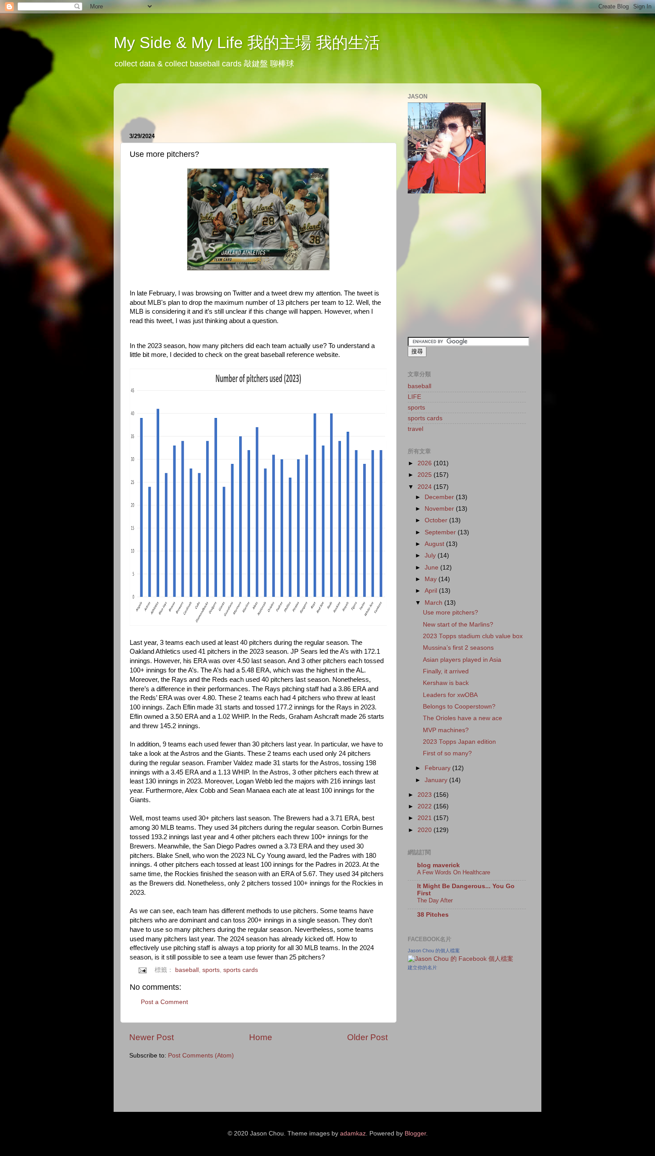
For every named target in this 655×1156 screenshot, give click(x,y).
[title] (460, 958)
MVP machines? (446, 730)
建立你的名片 (422, 967)
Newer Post (151, 1037)
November (440, 508)
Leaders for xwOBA (450, 695)
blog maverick (438, 865)
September (441, 532)
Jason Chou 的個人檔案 (434, 950)
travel (415, 429)
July (431, 555)
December (440, 497)
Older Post (367, 1037)
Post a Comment (164, 1002)
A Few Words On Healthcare (453, 872)
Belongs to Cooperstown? (459, 706)
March (434, 602)
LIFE (414, 397)
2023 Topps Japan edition (459, 741)
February (438, 768)
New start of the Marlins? (458, 624)
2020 (426, 830)
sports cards (240, 970)
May (431, 579)
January (437, 780)
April (432, 590)
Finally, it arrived (446, 671)
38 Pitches (433, 914)
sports (211, 970)
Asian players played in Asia (462, 659)
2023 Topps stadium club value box (473, 636)
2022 (426, 806)
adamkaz (353, 1133)
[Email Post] (142, 970)
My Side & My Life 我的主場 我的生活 (247, 42)
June (432, 567)
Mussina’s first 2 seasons (458, 647)
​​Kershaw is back (446, 683)
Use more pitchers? (450, 612)
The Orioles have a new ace (462, 718)
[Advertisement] (233, 103)
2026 (426, 463)
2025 (426, 474)
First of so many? (447, 753)
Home (260, 1037)
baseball (187, 970)
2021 (426, 818)
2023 (426, 794)
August (435, 544)
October (437, 520)
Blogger (415, 1133)
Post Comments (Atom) (201, 1055)
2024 (426, 487)
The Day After (435, 900)
